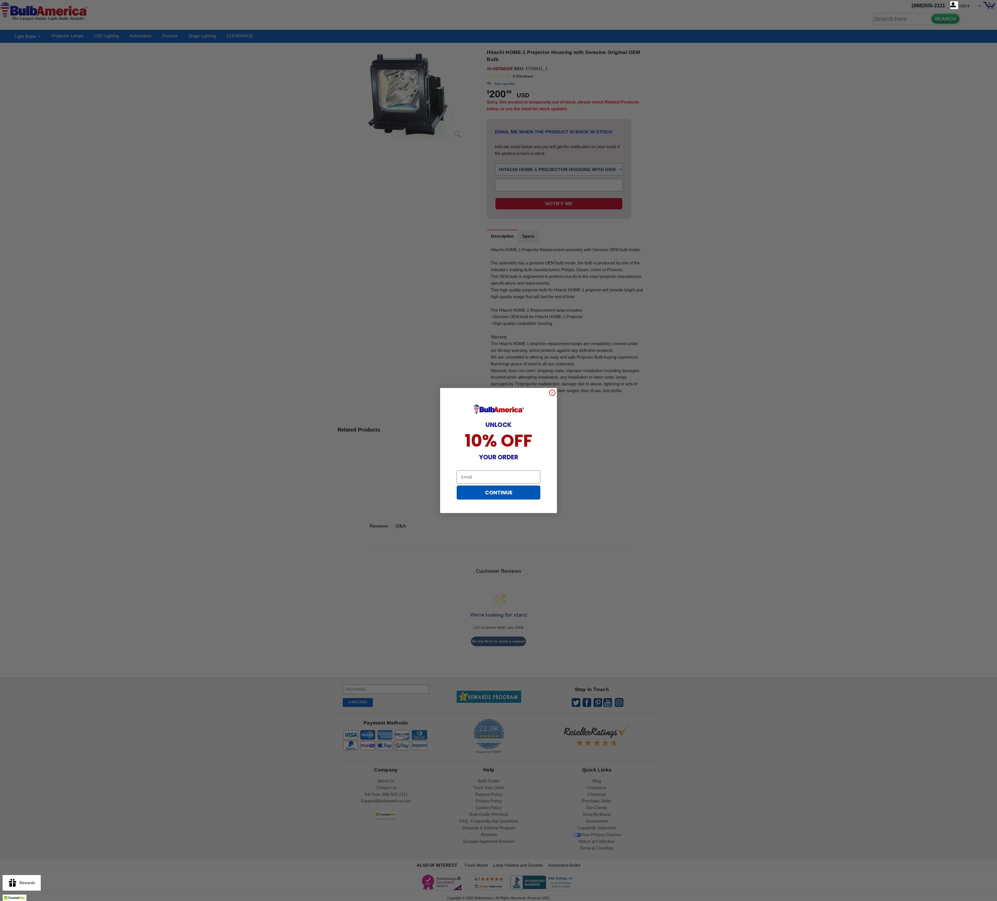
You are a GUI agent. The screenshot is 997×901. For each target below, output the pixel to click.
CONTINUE (498, 492)
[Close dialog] (552, 392)
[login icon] (954, 5)
